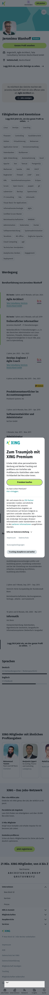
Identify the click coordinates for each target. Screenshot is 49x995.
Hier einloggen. (13, 491)
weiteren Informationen (21, 524)
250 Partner (29, 500)
